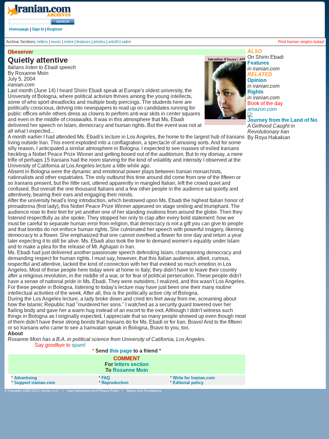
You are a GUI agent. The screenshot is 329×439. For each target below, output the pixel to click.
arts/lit (113, 42)
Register (55, 29)
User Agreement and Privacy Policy (93, 390)
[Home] (39, 17)
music (56, 42)
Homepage (19, 29)
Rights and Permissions (144, 390)
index (69, 42)
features (83, 42)
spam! (78, 345)
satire (126, 42)
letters (42, 42)
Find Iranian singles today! (301, 42)
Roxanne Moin (130, 370)
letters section (131, 364)
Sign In (38, 29)
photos (99, 42)
